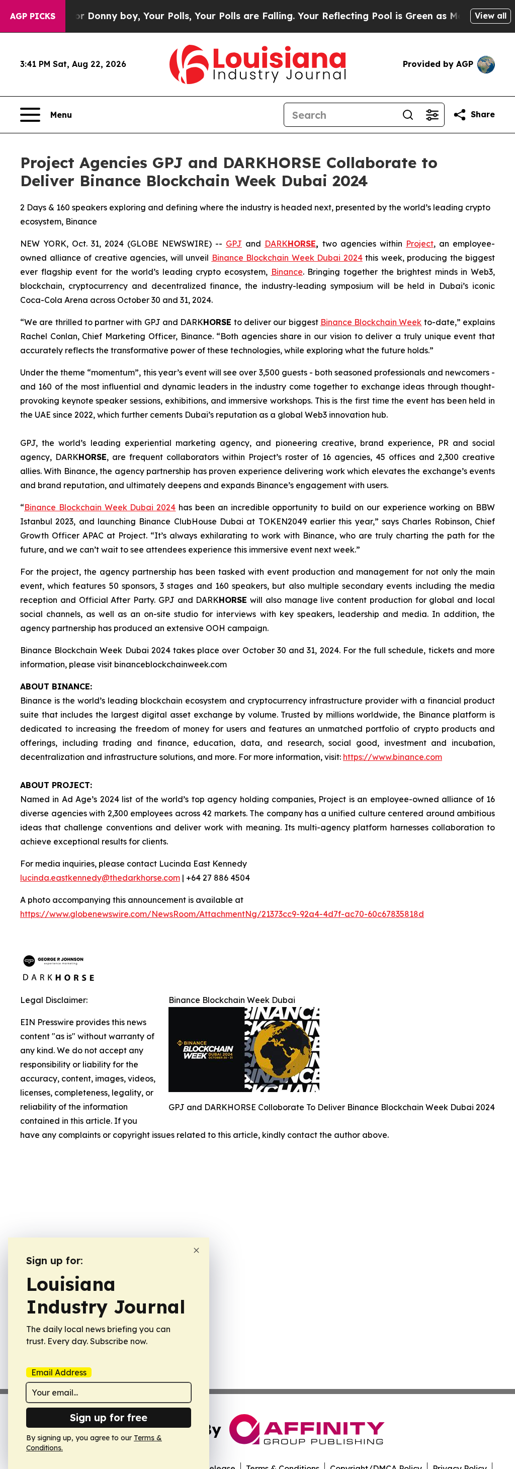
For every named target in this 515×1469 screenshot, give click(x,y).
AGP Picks (32, 16)
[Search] (408, 114)
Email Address (59, 1372)
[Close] (196, 1250)
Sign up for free (108, 1417)
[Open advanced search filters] (432, 114)
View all (490, 16)
